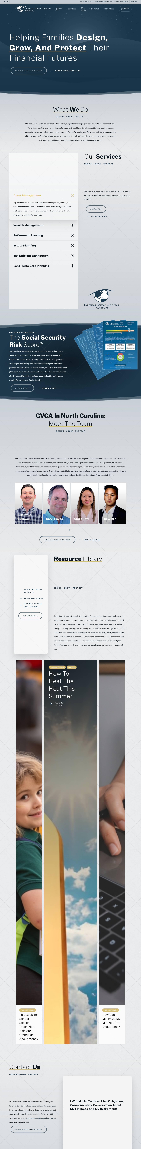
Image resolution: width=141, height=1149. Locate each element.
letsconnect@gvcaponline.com (40, 1118)
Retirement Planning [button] (28, 235)
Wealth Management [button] (28, 225)
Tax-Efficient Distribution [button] (31, 255)
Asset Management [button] (27, 195)
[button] (29, 70)
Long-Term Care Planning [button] (31, 266)
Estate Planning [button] (24, 245)
